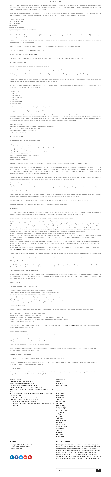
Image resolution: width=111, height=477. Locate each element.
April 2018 (59, 434)
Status (28, 447)
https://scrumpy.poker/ (33, 9)
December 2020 (61, 405)
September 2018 (61, 426)
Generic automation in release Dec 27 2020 (23, 397)
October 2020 (60, 409)
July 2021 (59, 403)
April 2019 (59, 419)
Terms (17, 447)
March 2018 (60, 436)
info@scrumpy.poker (31, 54)
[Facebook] (16, 457)
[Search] (98, 470)
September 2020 (61, 411)
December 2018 (61, 420)
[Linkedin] (12, 457)
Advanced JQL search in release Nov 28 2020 (24, 399)
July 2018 (59, 430)
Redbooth (19, 448)
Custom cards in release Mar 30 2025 (21, 381)
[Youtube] (30, 457)
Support (58, 383)
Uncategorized (61, 385)
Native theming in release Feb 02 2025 (22, 383)
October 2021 (60, 401)
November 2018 (61, 422)
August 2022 (60, 397)
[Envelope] (25, 457)
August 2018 (60, 428)
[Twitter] (21, 457)
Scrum (58, 381)
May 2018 (59, 432)
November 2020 (61, 407)
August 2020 (60, 413)
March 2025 (60, 393)
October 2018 (60, 424)
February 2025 (60, 395)
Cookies (22, 447)
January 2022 (60, 399)
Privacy (12, 447)
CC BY (24, 448)
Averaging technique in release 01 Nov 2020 (23, 401)
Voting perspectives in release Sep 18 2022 (23, 385)
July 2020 (59, 415)
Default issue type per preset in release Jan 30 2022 (26, 387)
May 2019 (59, 417)
